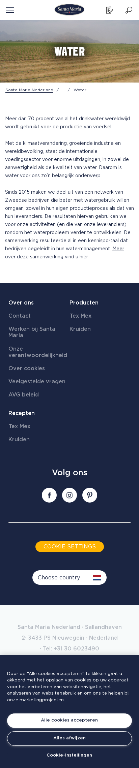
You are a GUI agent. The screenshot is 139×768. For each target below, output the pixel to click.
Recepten (21, 413)
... (64, 90)
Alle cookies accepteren (69, 720)
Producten (84, 303)
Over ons (21, 303)
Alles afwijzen (69, 738)
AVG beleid (23, 394)
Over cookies (26, 368)
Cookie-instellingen (69, 755)
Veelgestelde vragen (36, 381)
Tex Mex (80, 316)
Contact (19, 316)
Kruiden (80, 329)
